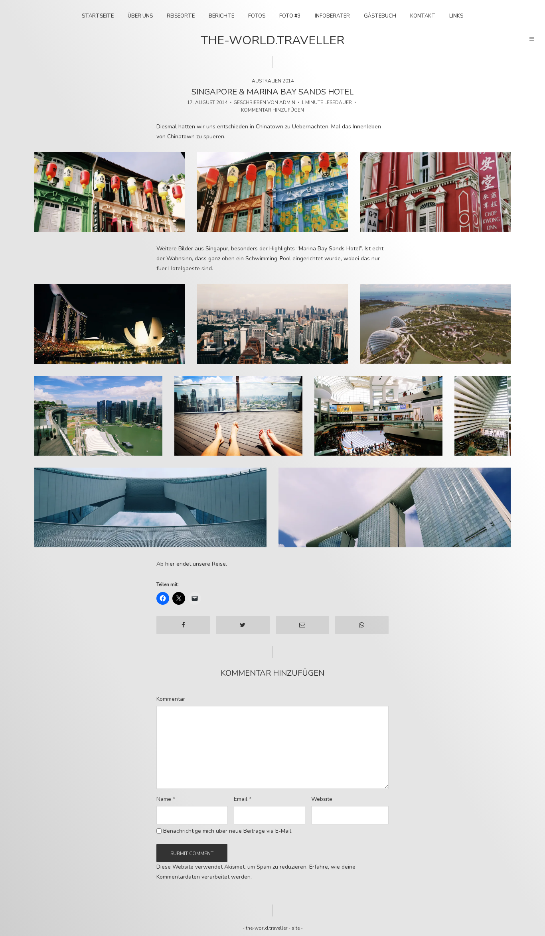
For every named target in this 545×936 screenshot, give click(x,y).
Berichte (221, 16)
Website (321, 799)
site (296, 928)
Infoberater (332, 16)
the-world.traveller (272, 40)
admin (287, 102)
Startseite (98, 16)
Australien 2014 (273, 81)
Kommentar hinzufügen (272, 110)
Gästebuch (380, 16)
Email (242, 799)
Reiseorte (181, 16)
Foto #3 (290, 16)
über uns (140, 16)
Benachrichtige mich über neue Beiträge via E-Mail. (227, 831)
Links (456, 16)
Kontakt (422, 16)
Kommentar (170, 699)
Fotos (256, 16)
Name (165, 799)
